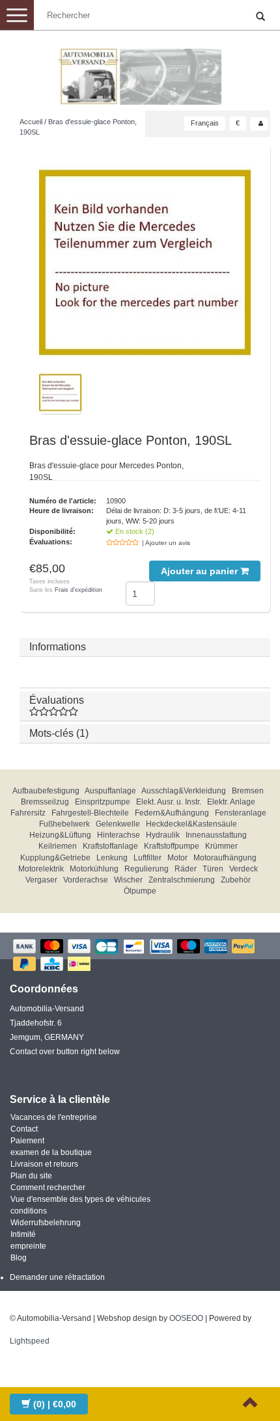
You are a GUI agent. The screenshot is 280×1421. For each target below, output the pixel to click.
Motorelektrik (41, 868)
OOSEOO (186, 1318)
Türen (213, 868)
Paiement (27, 1140)
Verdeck (243, 868)
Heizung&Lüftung (60, 835)
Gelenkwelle (118, 824)
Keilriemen (57, 846)
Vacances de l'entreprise (53, 1117)
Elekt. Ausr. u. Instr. (168, 801)
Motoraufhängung (225, 857)
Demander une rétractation (57, 1277)
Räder (186, 868)
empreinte (28, 1246)
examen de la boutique (51, 1152)
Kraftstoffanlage (110, 846)
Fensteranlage (240, 812)
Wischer (128, 879)
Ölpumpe (140, 891)
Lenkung (112, 857)
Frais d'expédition (78, 590)
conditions (28, 1210)
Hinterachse (118, 835)
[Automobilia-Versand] (140, 71)
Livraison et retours (44, 1164)
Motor (177, 857)
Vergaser (41, 879)
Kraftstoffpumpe (171, 846)
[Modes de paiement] (140, 956)
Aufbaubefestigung (45, 790)
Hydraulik (163, 835)
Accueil (31, 122)
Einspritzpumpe (102, 801)
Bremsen (248, 790)
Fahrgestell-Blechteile (90, 812)
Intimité (23, 1234)
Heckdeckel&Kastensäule (191, 824)
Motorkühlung (94, 868)
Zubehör (236, 879)
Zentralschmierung (181, 879)
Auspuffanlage (110, 790)
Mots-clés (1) (59, 733)
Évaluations (56, 700)
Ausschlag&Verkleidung (183, 790)
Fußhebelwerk (64, 824)
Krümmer (221, 846)
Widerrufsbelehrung (45, 1222)
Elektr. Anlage (231, 801)
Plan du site (31, 1175)
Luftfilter (147, 857)
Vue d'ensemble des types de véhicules (80, 1199)
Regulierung (146, 868)
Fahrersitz (28, 812)
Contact (24, 1129)
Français (205, 123)
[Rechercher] (260, 17)
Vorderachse (85, 879)
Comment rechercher (47, 1187)
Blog (18, 1257)
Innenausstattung (216, 835)
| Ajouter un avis (166, 542)
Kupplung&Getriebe (55, 857)
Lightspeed (29, 1341)
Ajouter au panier (200, 571)
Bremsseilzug (45, 801)
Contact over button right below (65, 1051)
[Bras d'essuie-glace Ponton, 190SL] (145, 262)
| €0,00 (54, 1404)
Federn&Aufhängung (172, 812)
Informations (57, 646)
